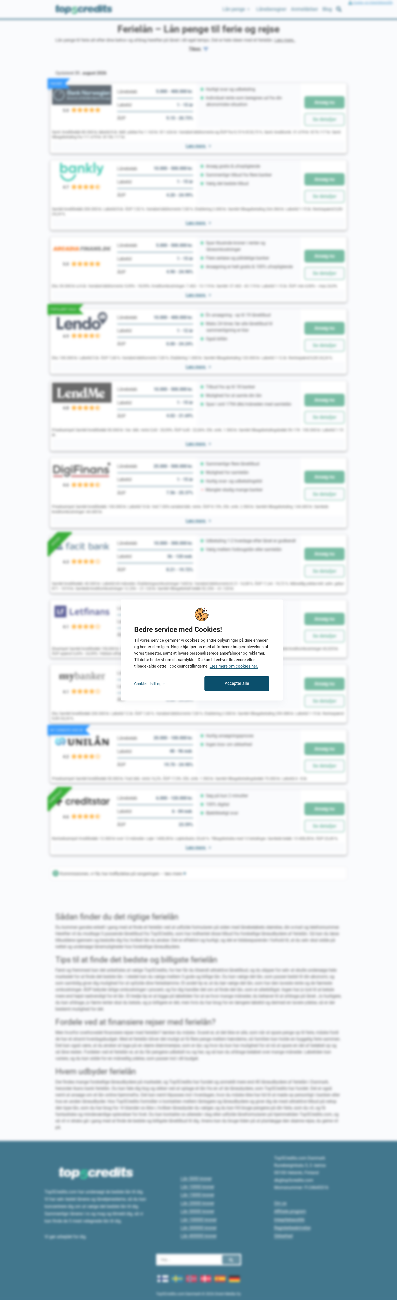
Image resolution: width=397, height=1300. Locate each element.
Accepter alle (237, 683)
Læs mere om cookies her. (234, 666)
